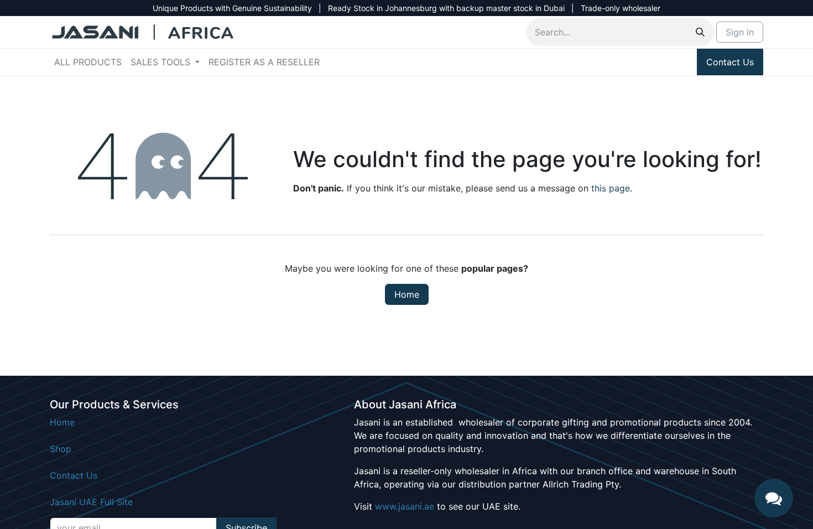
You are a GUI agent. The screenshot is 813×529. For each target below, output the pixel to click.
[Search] (700, 32)
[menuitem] (88, 62)
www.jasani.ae (404, 506)
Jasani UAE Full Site (91, 501)
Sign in (740, 32)
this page (610, 188)
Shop (60, 448)
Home (406, 294)
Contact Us (730, 62)
